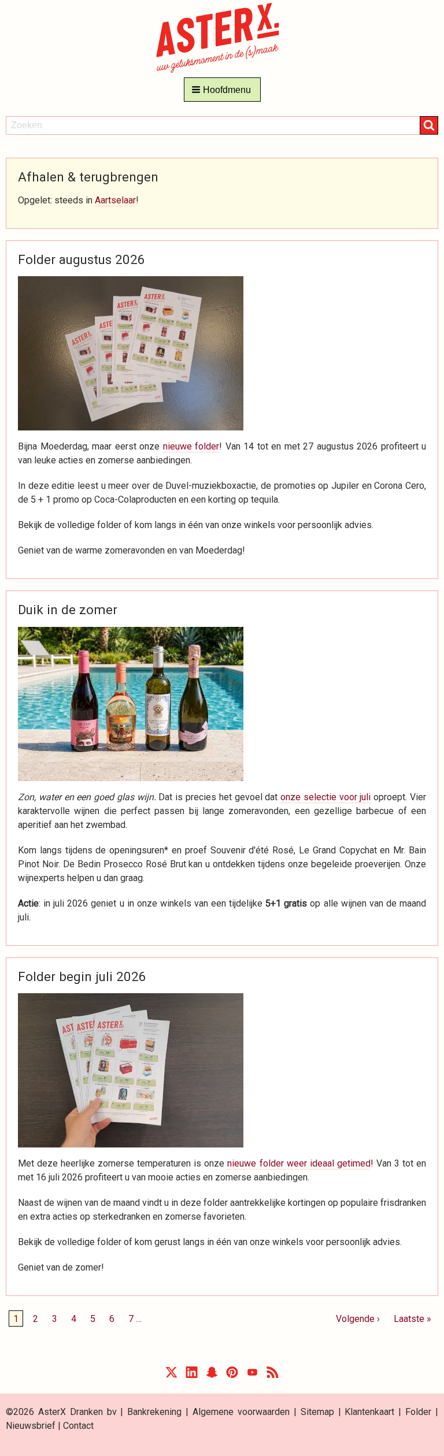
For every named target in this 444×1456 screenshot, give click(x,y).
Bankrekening (154, 1411)
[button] (222, 89)
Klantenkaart (369, 1411)
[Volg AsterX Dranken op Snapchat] (212, 1374)
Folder (418, 1411)
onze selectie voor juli (325, 797)
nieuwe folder (191, 446)
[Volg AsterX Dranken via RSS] (272, 1374)
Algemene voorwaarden (241, 1411)
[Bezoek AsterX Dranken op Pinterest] (232, 1374)
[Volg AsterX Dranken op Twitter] (171, 1374)
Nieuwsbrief (31, 1425)
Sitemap (317, 1411)
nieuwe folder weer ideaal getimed (298, 1163)
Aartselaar (115, 200)
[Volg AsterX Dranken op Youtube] (252, 1374)
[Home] (222, 37)
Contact (78, 1425)
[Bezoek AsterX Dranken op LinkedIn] (192, 1374)
